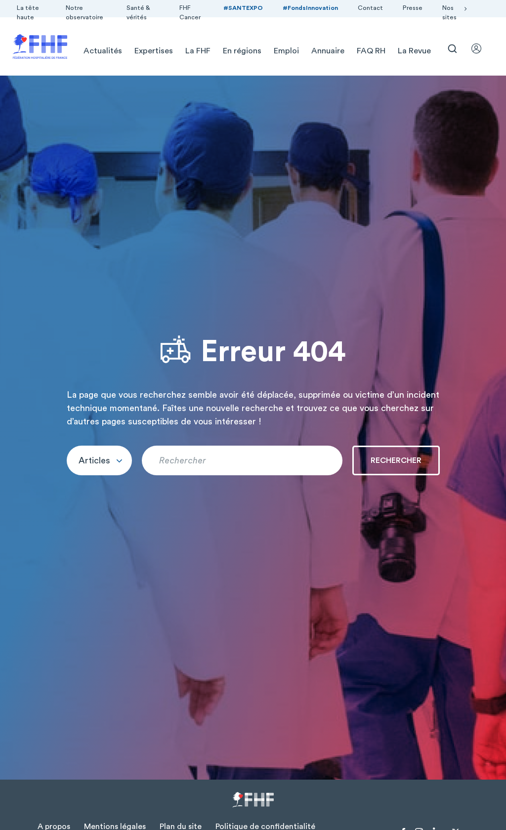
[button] (99, 460)
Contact (370, 8)
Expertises (153, 51)
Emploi (286, 51)
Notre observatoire (84, 12)
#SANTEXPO (243, 8)
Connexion (480, 48)
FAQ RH (371, 51)
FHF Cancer (190, 12)
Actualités (103, 51)
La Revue (414, 51)
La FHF (198, 51)
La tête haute (28, 12)
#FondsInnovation (310, 8)
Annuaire (327, 51)
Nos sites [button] (449, 12)
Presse (412, 8)
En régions (242, 51)
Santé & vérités (138, 12)
